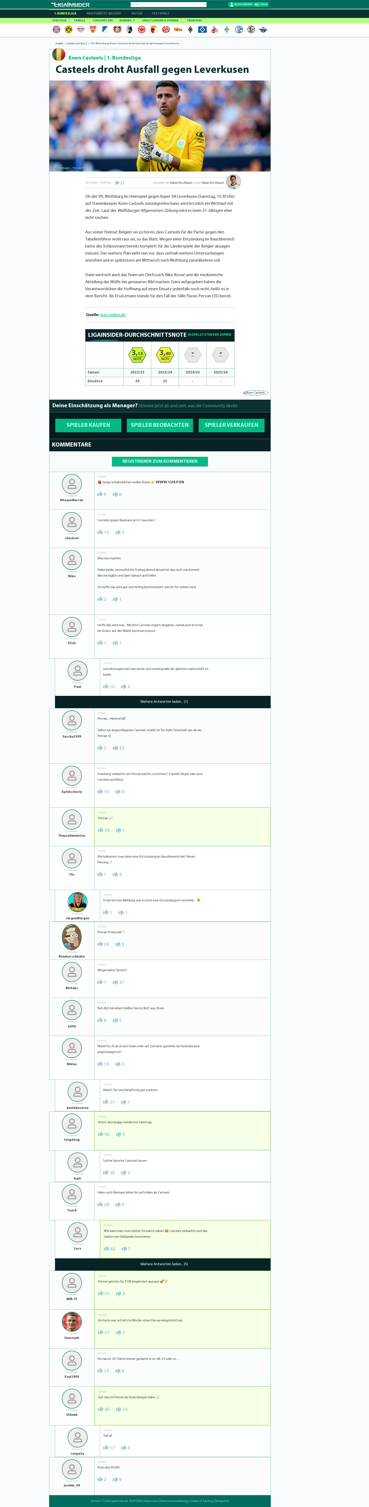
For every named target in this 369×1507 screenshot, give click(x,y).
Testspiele (160, 13)
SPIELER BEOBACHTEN (160, 425)
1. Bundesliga (65, 13)
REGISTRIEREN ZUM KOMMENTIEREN (160, 461)
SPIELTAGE (59, 20)
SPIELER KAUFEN (88, 425)
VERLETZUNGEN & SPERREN (160, 20)
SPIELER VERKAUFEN (231, 425)
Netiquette (222, 1501)
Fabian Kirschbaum (181, 183)
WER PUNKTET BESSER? (104, 13)
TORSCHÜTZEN (102, 20)
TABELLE (79, 20)
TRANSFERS (194, 20)
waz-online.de (113, 315)
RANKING (125, 20)
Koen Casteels (85, 58)
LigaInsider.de (119, 1501)
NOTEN (137, 13)
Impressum (151, 1501)
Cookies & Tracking (201, 1501)
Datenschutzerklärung (174, 1501)
